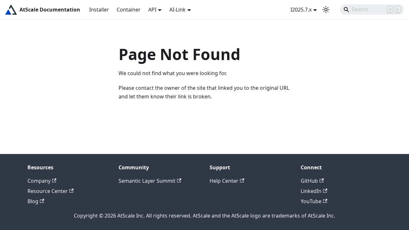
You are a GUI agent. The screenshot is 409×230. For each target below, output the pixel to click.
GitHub (309, 180)
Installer (99, 9)
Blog (32, 201)
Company (38, 180)
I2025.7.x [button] (301, 9)
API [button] (152, 9)
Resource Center (47, 191)
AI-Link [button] (177, 9)
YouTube (311, 201)
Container (129, 9)
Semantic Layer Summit (147, 180)
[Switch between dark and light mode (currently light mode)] (326, 9)
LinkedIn (311, 191)
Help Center (224, 180)
